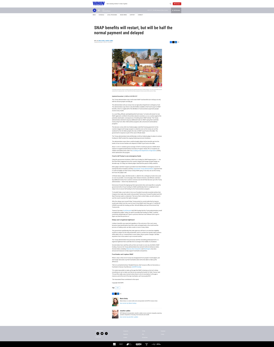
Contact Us (125, 331)
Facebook (163, 331)
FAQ (143, 334)
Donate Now (145, 337)
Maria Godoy (102, 40)
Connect (140, 14)
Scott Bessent (127, 210)
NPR (118, 287)
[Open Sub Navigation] (96, 14)
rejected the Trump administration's (144, 168)
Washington (147, 249)
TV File (143, 331)
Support (132, 14)
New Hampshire (136, 249)
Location (125, 337)
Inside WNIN (123, 14)
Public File (125, 334)
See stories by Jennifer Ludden (129, 317)
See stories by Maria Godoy (128, 303)
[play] (94, 10)
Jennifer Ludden (109, 40)
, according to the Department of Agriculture (144, 150)
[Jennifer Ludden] (115, 314)
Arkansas (128, 249)
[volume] (99, 10)
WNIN (94, 14)
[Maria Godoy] (115, 302)
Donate (177, 3)
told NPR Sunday (136, 267)
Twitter (162, 334)
